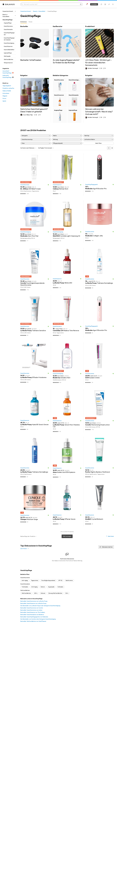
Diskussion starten (107, 547)
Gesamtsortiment (8, 11)
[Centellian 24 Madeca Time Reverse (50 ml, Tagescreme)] (67, 316)
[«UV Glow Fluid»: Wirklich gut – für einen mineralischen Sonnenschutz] (99, 47)
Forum (4, 98)
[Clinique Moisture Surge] (34, 505)
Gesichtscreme (8, 26)
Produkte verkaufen (8, 88)
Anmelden (94, 4)
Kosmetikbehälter (9, 49)
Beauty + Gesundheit (6, 15)
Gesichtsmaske (8, 29)
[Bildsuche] (81, 4)
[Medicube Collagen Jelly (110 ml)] (99, 221)
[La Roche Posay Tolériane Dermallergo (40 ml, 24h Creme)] (99, 269)
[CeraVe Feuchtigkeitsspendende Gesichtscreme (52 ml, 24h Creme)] (34, 269)
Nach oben (111, 536)
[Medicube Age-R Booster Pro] (99, 316)
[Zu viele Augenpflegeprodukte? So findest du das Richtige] (67, 44)
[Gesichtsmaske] (74, 100)
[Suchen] (22, 4)
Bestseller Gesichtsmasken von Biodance (32, 614)
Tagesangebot (7, 86)
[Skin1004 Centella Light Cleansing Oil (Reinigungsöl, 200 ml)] (67, 221)
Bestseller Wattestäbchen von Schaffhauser (33, 621)
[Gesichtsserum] (60, 100)
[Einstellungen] (86, 4)
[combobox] (32, 148)
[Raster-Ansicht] (108, 148)
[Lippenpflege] (74, 115)
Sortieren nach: (24, 148)
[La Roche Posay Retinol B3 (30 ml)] (67, 269)
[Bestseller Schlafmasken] (34, 43)
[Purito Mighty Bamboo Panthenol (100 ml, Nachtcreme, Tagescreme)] (99, 458)
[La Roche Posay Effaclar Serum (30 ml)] (67, 505)
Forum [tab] (30, 22)
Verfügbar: (41, 148)
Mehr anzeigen (67, 536)
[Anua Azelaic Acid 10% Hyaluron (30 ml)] (67, 458)
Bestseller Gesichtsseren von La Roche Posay (33, 603)
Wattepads (7, 56)
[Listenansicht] (112, 148)
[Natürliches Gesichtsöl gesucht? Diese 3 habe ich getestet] (34, 95)
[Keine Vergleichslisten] (105, 4)
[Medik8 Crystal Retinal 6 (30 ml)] (99, 505)
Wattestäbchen (8, 59)
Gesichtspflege (7, 20)
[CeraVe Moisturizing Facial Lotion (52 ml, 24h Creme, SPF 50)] (99, 410)
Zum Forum (23, 548)
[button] (48, 184)
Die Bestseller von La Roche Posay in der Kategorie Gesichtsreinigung (40, 605)
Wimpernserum (8, 63)
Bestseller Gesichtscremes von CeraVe (31, 608)
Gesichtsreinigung (9, 43)
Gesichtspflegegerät (9, 33)
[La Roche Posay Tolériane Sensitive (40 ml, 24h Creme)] (34, 316)
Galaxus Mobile (7, 91)
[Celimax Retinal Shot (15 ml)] (67, 174)
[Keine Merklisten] (109, 4)
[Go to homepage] (8, 4)
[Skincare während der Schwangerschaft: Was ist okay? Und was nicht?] (99, 96)
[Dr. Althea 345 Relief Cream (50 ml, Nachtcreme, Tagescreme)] (34, 174)
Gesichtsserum (8, 46)
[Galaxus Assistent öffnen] (101, 4)
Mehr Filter (98, 143)
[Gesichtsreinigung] (74, 85)
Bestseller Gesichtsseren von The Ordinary (32, 612)
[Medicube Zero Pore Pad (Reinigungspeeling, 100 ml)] (34, 221)
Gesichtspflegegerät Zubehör (9, 39)
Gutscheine (6, 93)
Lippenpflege (8, 53)
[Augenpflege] (60, 115)
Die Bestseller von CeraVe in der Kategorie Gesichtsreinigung (38, 619)
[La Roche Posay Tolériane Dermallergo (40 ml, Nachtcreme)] (34, 458)
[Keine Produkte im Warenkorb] (113, 4)
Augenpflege (8, 23)
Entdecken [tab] (23, 22)
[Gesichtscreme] (60, 85)
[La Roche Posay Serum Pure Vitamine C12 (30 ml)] (67, 410)
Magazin (5, 96)
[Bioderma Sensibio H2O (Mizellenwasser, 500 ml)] (67, 363)
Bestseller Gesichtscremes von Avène (31, 610)
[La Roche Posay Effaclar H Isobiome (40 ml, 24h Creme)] (34, 363)
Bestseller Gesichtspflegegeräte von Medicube (34, 617)
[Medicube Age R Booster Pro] (99, 174)
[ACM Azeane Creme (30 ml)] (99, 363)
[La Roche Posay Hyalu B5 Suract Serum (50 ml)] (34, 410)
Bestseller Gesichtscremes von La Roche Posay (33, 601)
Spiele (4, 101)
